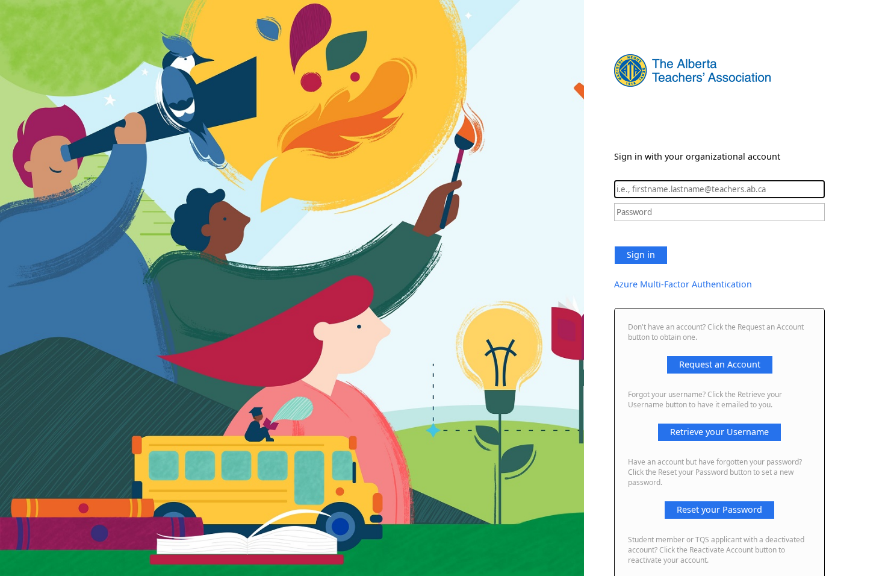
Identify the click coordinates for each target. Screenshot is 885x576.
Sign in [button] (641, 254)
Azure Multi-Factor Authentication (683, 284)
